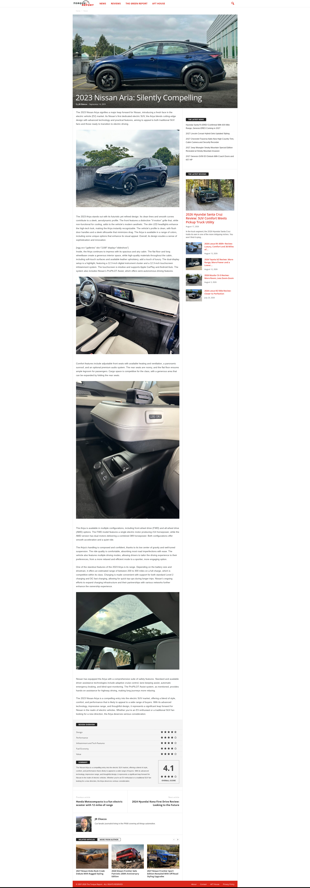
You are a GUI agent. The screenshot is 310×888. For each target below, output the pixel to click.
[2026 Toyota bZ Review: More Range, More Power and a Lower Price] (194, 264)
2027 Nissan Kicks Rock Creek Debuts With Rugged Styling (90, 872)
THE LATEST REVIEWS (197, 174)
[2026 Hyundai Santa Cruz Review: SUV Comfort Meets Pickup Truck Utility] (210, 195)
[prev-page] (174, 839)
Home (78, 11)
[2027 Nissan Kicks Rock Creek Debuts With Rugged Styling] (92, 856)
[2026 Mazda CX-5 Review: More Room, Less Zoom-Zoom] (194, 280)
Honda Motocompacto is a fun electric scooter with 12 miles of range (99, 803)
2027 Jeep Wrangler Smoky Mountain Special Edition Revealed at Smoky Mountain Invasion (209, 149)
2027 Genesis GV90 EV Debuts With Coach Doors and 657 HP (210, 158)
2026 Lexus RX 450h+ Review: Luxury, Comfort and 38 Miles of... (219, 246)
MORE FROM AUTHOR (109, 839)
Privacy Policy (228, 884)
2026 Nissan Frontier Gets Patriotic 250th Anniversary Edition (125, 873)
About (193, 884)
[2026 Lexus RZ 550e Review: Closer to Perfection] (194, 295)
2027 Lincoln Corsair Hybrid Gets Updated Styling (208, 133)
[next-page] (177, 839)
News (102, 3)
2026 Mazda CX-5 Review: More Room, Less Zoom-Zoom (219, 277)
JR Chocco (82, 104)
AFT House (158, 3)
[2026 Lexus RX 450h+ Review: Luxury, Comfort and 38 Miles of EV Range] (194, 248)
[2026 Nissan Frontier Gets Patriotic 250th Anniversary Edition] (128, 856)
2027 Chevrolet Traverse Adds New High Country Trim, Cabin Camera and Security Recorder (210, 140)
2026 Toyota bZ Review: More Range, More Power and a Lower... (218, 262)
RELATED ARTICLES (87, 839)
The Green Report (136, 3)
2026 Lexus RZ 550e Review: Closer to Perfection (217, 292)
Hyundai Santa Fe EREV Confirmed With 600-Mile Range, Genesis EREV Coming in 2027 (208, 126)
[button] (232, 3)
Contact (203, 884)
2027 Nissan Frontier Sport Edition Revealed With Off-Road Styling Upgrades (162, 873)
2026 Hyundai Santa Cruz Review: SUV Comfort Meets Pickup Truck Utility (206, 218)
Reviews (116, 3)
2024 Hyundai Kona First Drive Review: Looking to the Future (155, 803)
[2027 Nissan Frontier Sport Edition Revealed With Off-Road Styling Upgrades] (163, 856)
